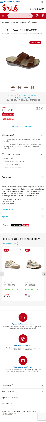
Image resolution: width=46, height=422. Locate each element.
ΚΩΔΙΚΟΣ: (10, 100)
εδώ (38, 371)
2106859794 (37, 9)
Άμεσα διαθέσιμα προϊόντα (23, 324)
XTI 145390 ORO (31, 285)
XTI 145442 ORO (9, 285)
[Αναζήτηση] (30, 15)
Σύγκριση (30, 126)
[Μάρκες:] (39, 108)
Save (27, 225)
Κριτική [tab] (5, 216)
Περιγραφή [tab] (7, 177)
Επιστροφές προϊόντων (22, 367)
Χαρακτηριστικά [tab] (9, 209)
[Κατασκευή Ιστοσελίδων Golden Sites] (9, 413)
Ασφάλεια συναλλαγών (23, 345)
